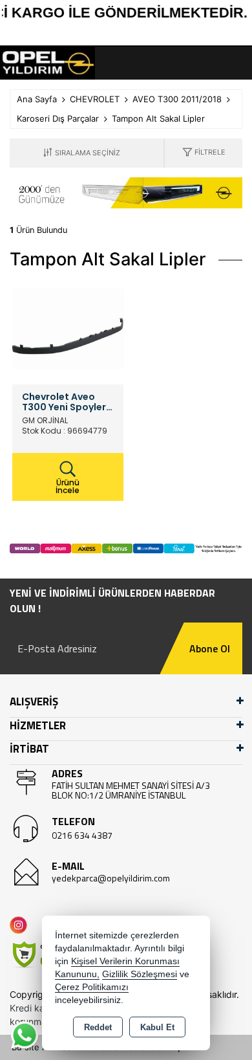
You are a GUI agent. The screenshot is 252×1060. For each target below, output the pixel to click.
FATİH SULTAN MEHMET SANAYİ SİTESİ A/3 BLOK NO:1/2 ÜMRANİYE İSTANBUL (131, 790)
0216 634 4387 (82, 835)
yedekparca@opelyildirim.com (111, 878)
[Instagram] (21, 925)
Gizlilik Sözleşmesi (139, 974)
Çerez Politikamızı (92, 987)
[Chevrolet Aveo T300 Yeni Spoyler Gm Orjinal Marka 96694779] (67, 328)
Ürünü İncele (67, 486)
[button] (204, 153)
